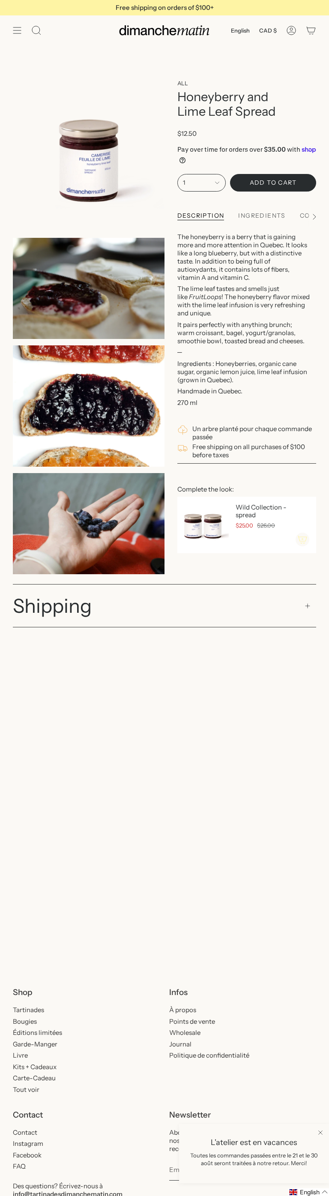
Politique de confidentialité (209, 1055)
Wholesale (184, 1032)
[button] (308, 1192)
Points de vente (192, 1021)
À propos (182, 1010)
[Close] (320, 1132)
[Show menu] (17, 30)
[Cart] (311, 30)
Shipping (52, 605)
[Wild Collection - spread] (203, 525)
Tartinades (28, 1010)
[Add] (302, 539)
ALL (182, 83)
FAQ (19, 1166)
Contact (25, 1132)
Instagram (28, 1143)
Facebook (27, 1155)
